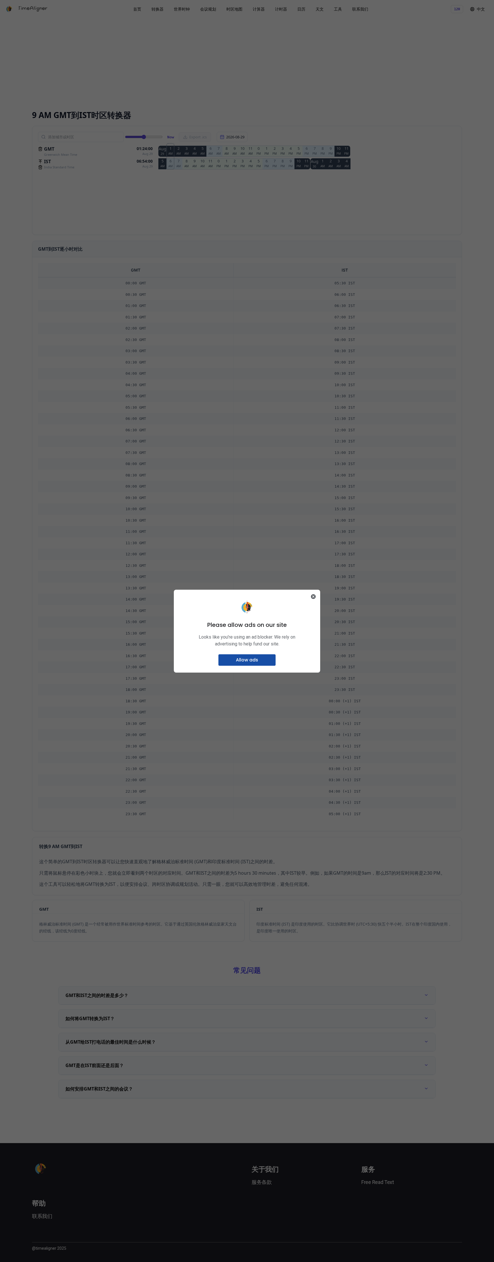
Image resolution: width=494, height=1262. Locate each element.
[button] (247, 660)
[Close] (313, 596)
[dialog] (247, 631)
